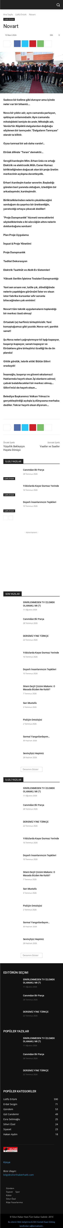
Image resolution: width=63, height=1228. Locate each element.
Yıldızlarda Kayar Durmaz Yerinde (41, 486)
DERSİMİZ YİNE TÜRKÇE (36, 636)
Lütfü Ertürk (20, 14)
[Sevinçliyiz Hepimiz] (11, 758)
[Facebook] (17, 43)
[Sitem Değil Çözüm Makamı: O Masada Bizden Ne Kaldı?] (11, 690)
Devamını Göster (30, 769)
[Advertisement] (31, 555)
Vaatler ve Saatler (50, 446)
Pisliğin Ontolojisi (32, 719)
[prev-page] (5, 518)
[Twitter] (25, 43)
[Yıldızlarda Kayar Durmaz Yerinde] (11, 490)
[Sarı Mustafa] (11, 707)
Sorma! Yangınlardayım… (36, 736)
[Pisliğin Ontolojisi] (11, 724)
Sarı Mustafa (30, 703)
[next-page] (11, 518)
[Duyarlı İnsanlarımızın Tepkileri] (11, 506)
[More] (48, 43)
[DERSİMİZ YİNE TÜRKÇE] (11, 640)
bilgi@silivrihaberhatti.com (18, 1174)
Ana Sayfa (8, 14)
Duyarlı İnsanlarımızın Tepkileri (39, 502)
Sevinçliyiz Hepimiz (33, 753)
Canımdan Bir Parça (33, 469)
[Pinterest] (32, 43)
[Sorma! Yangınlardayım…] (11, 741)
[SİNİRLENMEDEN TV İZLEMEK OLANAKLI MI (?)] (11, 606)
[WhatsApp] (40, 43)
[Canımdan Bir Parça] (11, 474)
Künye (6, 1162)
